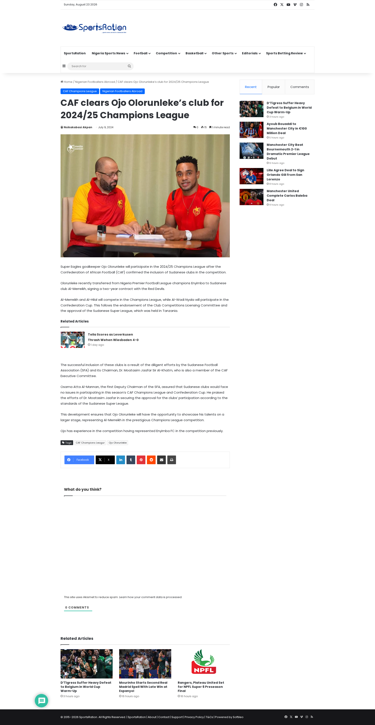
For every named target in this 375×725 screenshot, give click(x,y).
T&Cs (209, 717)
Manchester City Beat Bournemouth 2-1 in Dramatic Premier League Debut (288, 152)
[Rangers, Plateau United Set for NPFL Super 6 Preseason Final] (204, 663)
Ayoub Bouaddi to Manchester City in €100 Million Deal (287, 128)
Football (140, 53)
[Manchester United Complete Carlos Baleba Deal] (251, 197)
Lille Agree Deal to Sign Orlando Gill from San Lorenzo (285, 174)
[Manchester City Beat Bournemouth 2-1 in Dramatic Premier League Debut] (251, 151)
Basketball (194, 53)
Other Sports (223, 53)
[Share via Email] (161, 460)
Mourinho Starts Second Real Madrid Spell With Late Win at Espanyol (143, 686)
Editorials (250, 53)
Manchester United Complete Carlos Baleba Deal (287, 195)
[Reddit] (151, 460)
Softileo (238, 717)
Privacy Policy (194, 717)
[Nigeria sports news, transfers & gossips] (94, 28)
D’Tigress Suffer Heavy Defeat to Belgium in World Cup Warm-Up (86, 686)
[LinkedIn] (120, 460)
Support (177, 717)
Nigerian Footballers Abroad (95, 82)
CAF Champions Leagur (90, 442)
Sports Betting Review (284, 53)
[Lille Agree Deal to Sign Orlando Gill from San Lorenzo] (251, 176)
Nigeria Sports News (108, 53)
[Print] (171, 460)
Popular (274, 87)
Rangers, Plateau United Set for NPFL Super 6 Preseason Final (201, 686)
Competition (166, 53)
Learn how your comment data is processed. (150, 597)
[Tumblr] (131, 460)
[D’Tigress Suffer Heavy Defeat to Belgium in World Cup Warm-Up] (87, 663)
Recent (251, 87)
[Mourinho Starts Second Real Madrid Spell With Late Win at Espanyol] (145, 663)
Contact (163, 717)
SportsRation (75, 53)
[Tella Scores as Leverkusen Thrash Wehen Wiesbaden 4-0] (73, 340)
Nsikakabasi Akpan (78, 127)
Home (67, 82)
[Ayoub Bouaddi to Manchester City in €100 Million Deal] (251, 130)
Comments (299, 87)
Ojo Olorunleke (118, 442)
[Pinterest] (141, 460)
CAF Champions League (80, 91)
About (152, 717)
